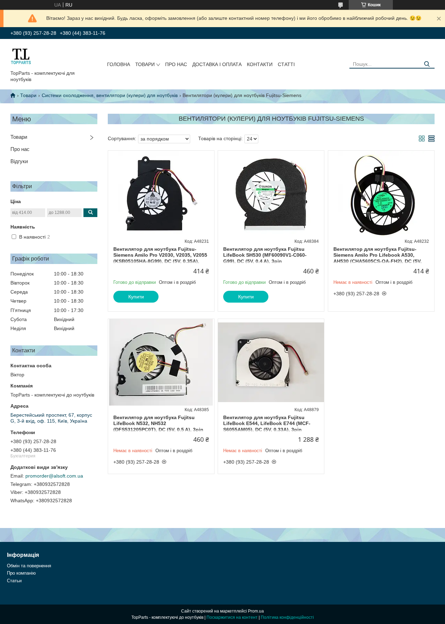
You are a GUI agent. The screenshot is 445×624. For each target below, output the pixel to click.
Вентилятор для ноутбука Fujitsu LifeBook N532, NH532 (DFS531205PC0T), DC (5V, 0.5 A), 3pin (158, 423)
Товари (145, 64)
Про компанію (21, 573)
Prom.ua (256, 611)
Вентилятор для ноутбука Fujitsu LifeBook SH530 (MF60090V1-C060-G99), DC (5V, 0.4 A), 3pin (265, 255)
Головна (118, 64)
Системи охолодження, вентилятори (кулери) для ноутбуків (110, 95)
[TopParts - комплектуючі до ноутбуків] (20, 56)
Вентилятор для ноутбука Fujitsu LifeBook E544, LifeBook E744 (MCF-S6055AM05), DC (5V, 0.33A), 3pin (266, 423)
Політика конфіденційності (287, 617)
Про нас (176, 64)
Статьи (14, 580)
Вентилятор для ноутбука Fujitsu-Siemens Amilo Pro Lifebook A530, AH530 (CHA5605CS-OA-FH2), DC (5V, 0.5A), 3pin (377, 258)
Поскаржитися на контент (232, 617)
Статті (286, 64)
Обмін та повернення (29, 565)
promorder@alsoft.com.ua (54, 476)
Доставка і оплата (217, 64)
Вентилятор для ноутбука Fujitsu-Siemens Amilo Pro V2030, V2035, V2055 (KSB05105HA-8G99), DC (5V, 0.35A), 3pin (160, 258)
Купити (136, 296)
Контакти (260, 64)
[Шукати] (427, 64)
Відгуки (19, 161)
